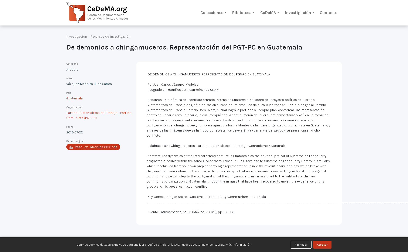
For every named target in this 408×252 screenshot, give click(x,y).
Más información (238, 244)
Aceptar (322, 244)
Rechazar (301, 244)
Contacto (328, 12)
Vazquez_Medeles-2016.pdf (96, 147)
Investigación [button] (298, 12)
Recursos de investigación (110, 36)
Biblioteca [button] (242, 12)
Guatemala (74, 98)
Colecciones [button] (211, 12)
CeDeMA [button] (268, 12)
